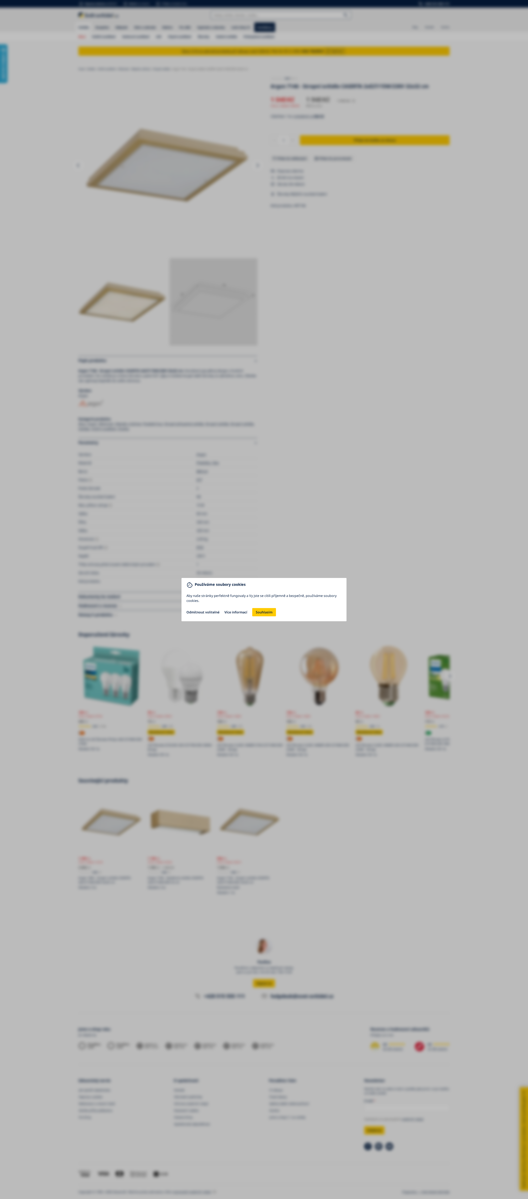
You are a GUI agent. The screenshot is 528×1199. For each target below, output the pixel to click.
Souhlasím (264, 612)
